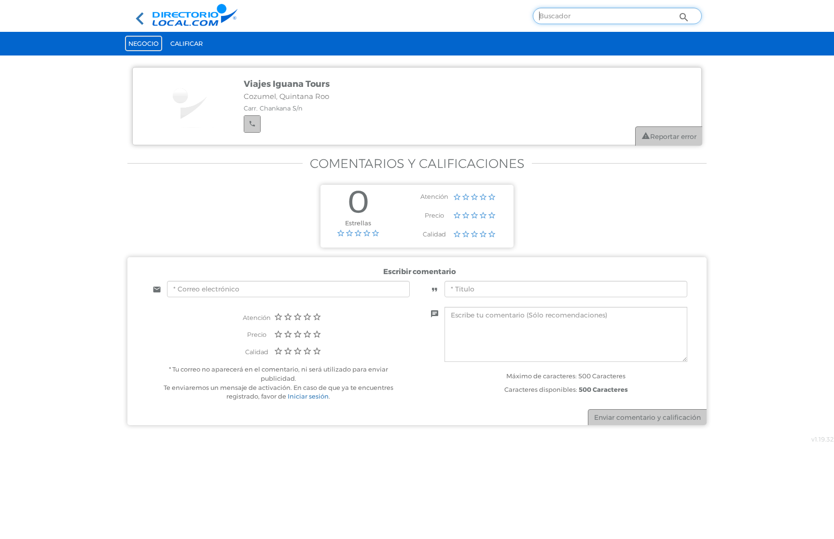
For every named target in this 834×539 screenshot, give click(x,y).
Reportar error (673, 136)
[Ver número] (252, 124)
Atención (434, 196)
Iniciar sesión (308, 396)
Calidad (434, 234)
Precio (434, 215)
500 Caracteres (603, 389)
